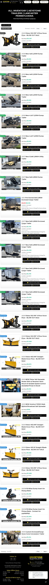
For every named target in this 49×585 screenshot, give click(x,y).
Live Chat (35, 1)
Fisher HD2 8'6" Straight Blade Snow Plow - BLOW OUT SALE (33, 359)
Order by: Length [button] (6, 28)
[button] (3, 39)
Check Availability (35, 44)
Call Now (27, 1)
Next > (45, 28)
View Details (28, 47)
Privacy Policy (17, 562)
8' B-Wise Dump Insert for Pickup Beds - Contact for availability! (33, 511)
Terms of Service (9, 562)
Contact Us (44, 1)
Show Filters (6, 25)
